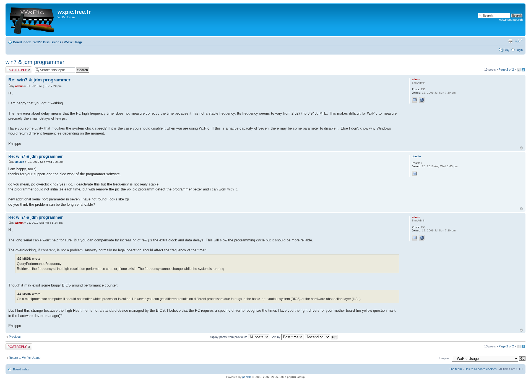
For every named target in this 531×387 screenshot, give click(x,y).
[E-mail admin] (414, 100)
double (19, 161)
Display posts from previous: (228, 337)
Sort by (276, 337)
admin (19, 85)
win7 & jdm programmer (35, 62)
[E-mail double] (414, 173)
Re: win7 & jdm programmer (39, 79)
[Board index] (32, 20)
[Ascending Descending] (321, 337)
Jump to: (444, 358)
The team (455, 369)
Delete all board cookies (481, 369)
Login (519, 49)
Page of (506, 69)
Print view (510, 40)
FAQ (506, 49)
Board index (22, 42)
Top (521, 147)
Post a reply (14, 68)
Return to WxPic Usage (24, 357)
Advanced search (511, 19)
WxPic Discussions (47, 42)
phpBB (246, 376)
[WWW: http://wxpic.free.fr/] (422, 100)
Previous (15, 336)
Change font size (519, 40)
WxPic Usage (73, 42)
